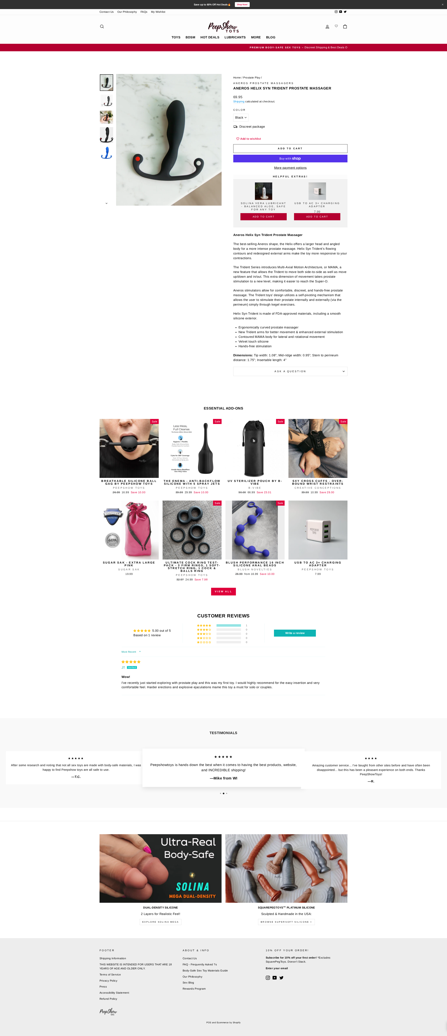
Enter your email (277, 968)
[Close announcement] (442, 4)
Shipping (239, 101)
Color (239, 109)
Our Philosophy (127, 11)
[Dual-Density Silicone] (161, 868)
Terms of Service (110, 974)
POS (208, 1022)
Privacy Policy (108, 980)
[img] (131, 662)
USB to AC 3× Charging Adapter (317, 205)
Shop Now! (242, 4)
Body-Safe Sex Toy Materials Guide (205, 970)
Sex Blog (188, 982)
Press (103, 986)
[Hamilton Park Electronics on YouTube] (275, 978)
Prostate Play (251, 77)
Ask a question (290, 371)
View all (223, 591)
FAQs (144, 11)
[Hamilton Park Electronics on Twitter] (281, 978)
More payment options (290, 168)
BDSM (190, 37)
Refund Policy (108, 998)
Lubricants (235, 37)
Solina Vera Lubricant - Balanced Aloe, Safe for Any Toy (263, 206)
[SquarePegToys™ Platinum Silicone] (286, 868)
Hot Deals (209, 37)
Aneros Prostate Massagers (263, 83)
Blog (271, 37)
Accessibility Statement (114, 992)
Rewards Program (194, 988)
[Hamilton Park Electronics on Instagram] (268, 978)
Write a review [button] (295, 633)
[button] (204, 625)
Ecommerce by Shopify (229, 1022)
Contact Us (107, 11)
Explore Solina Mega (160, 922)
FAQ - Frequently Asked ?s (200, 964)
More (256, 37)
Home (237, 77)
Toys (176, 37)
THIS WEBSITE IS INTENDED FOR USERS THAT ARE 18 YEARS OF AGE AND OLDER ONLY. (136, 966)
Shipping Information (113, 958)
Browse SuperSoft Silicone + (286, 922)
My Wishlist (158, 11)
